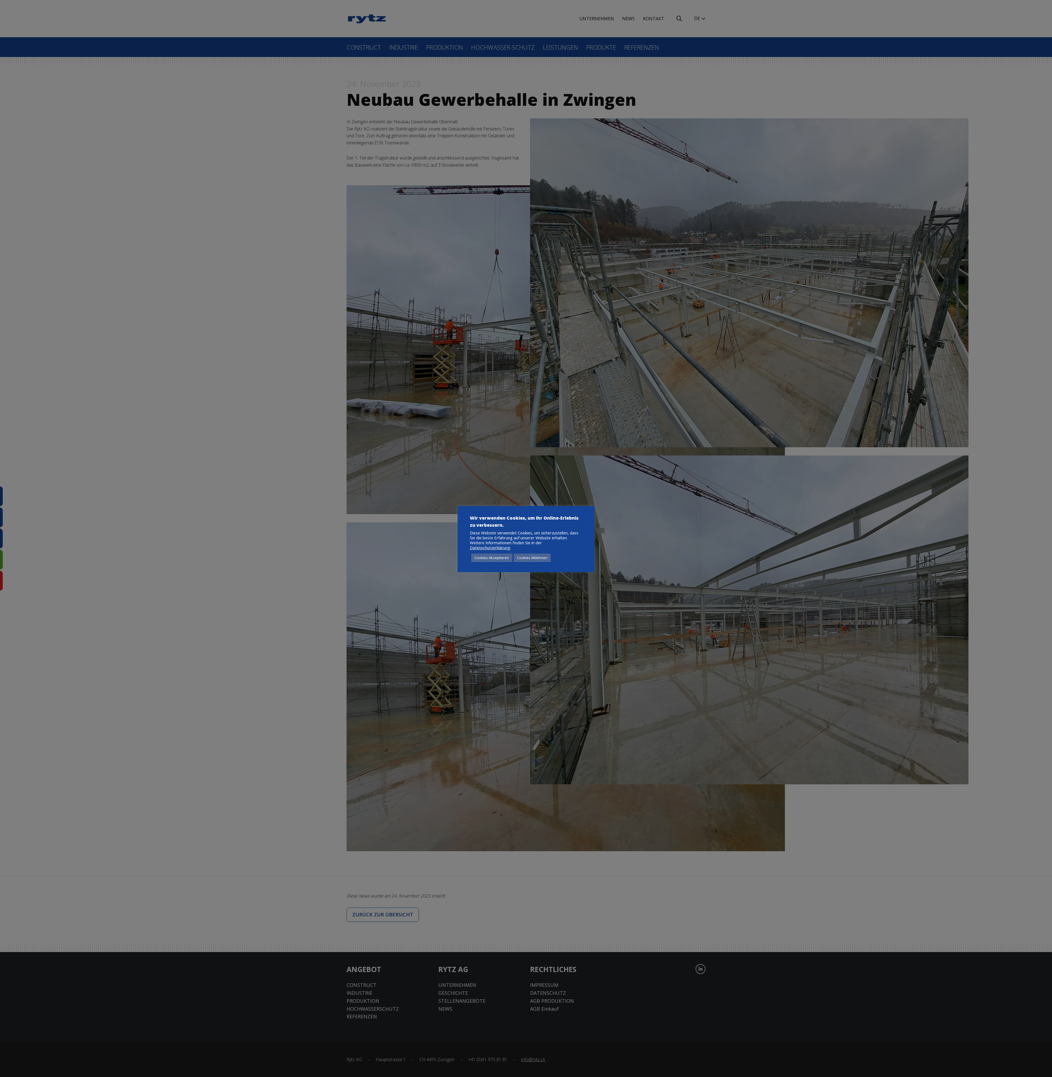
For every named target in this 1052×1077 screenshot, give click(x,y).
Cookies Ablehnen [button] (532, 557)
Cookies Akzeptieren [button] (491, 557)
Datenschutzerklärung (490, 547)
